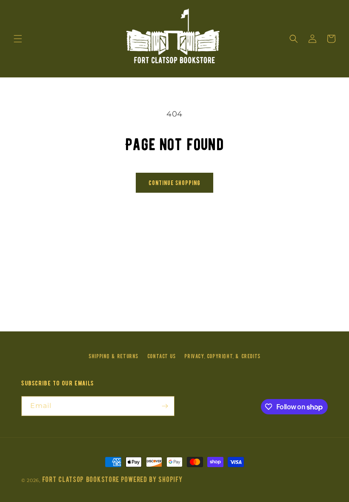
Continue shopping (174, 183)
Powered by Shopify (152, 480)
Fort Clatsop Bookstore (80, 480)
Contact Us (161, 356)
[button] (18, 38)
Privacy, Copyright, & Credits (222, 356)
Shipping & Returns (113, 356)
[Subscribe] (164, 406)
